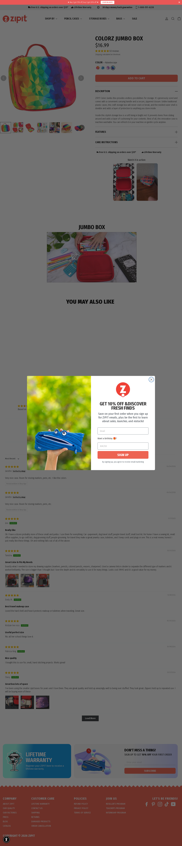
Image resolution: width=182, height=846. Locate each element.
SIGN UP (123, 455)
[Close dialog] (151, 379)
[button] (6, 839)
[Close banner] (179, 2)
